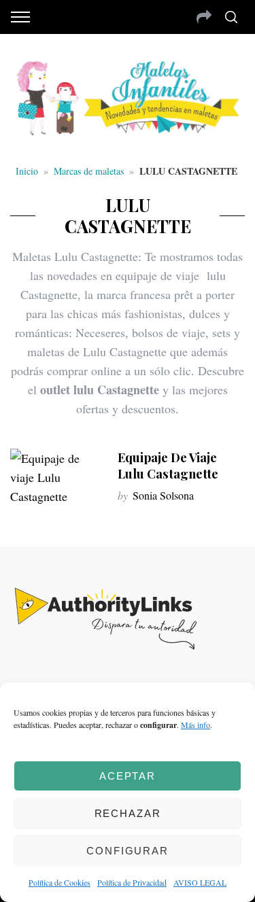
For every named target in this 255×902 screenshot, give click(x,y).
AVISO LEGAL (199, 882)
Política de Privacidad (132, 882)
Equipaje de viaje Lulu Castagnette (168, 465)
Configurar (127, 850)
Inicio (27, 170)
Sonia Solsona (163, 495)
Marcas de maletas (89, 170)
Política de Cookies (59, 882)
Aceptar (127, 776)
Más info (195, 724)
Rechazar (128, 813)
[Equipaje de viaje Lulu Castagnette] (57, 477)
